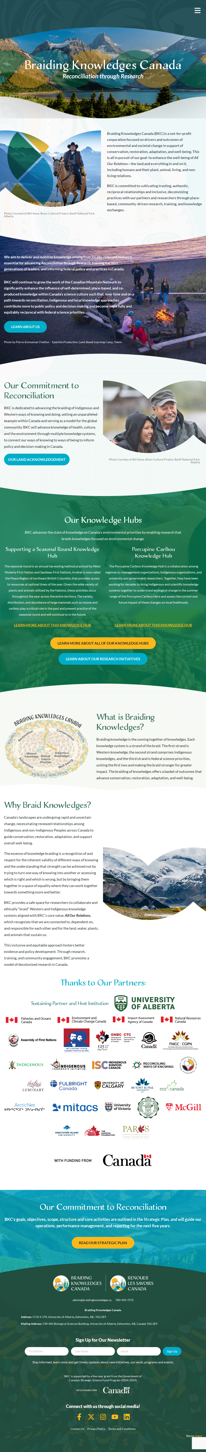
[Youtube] (114, 1416)
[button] (197, 10)
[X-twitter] (91, 1416)
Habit (198, 1436)
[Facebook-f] (79, 1416)
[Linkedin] (126, 1416)
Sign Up (172, 1351)
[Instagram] (103, 1416)
